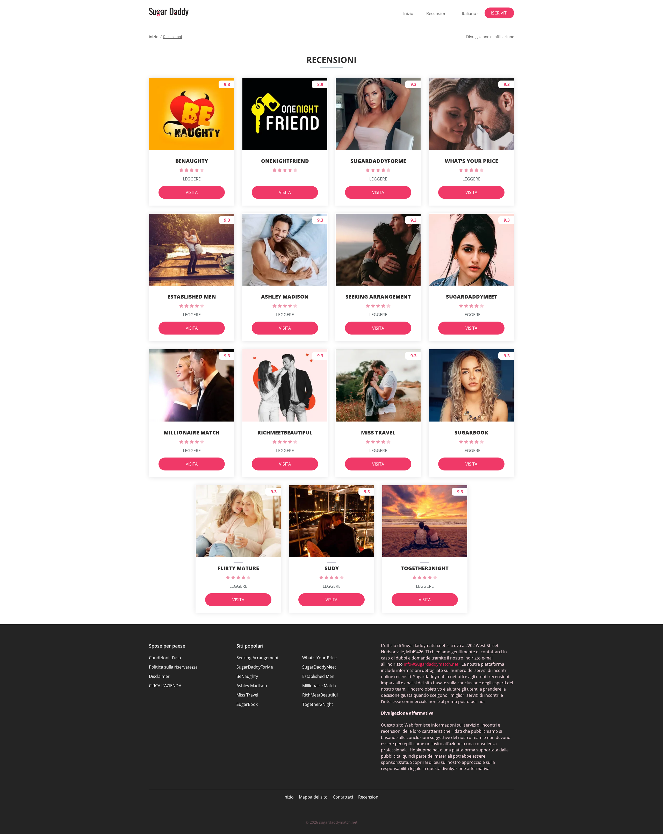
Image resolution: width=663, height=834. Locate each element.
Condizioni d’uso (165, 658)
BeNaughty (247, 676)
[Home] (175, 12)
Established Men (318, 676)
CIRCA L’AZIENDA (165, 685)
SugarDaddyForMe (254, 667)
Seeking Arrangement (257, 658)
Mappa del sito (313, 797)
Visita (192, 192)
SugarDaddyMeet (319, 667)
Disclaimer (159, 676)
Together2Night (317, 704)
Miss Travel (247, 695)
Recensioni (437, 13)
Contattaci (343, 797)
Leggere (192, 179)
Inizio (408, 13)
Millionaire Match (319, 685)
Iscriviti (499, 13)
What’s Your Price (319, 658)
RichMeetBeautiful (320, 695)
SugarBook (247, 704)
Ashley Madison (251, 685)
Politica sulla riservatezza (173, 667)
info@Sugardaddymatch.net (431, 664)
